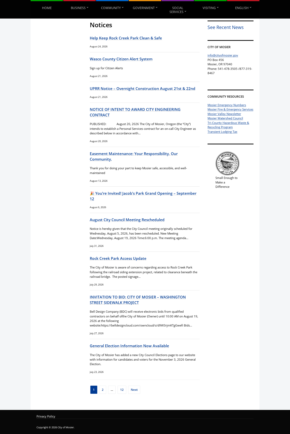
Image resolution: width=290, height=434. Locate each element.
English (242, 8)
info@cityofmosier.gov (223, 55)
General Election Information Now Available (129, 345)
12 (122, 390)
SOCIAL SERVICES (176, 10)
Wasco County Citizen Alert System (121, 58)
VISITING (209, 8)
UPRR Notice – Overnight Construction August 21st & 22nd (142, 88)
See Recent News (226, 27)
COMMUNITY (111, 8)
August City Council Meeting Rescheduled (127, 219)
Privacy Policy (45, 416)
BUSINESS (78, 8)
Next (134, 390)
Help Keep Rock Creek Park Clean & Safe (126, 38)
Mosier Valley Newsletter (224, 114)
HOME (47, 8)
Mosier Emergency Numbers (227, 105)
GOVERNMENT (144, 8)
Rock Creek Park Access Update (118, 258)
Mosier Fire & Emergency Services (230, 109)
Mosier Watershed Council (225, 118)
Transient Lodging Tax (222, 132)
